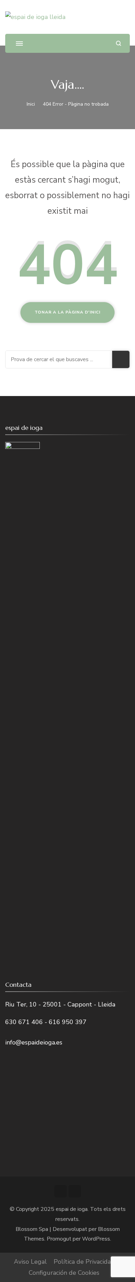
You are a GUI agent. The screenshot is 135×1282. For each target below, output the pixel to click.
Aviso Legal (30, 1261)
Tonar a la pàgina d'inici (67, 312)
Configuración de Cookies (64, 1273)
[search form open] (118, 43)
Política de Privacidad (84, 1261)
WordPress (96, 1239)
